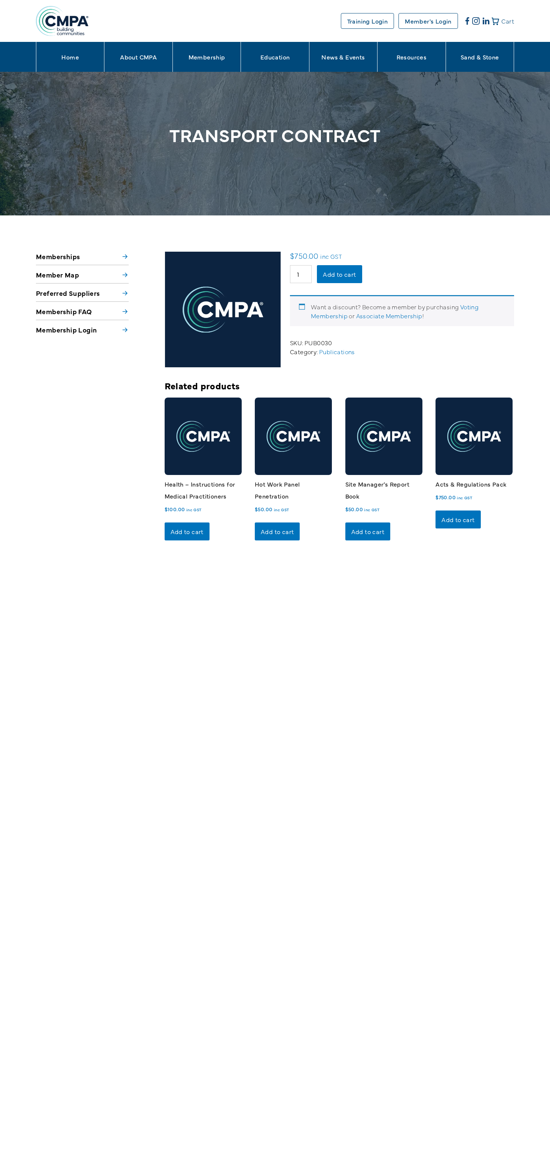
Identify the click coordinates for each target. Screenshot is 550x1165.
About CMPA (138, 57)
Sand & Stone (480, 57)
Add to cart (339, 274)
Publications (337, 351)
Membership (207, 57)
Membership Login (66, 329)
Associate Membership (389, 316)
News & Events (343, 57)
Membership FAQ (64, 311)
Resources (412, 57)
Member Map (57, 274)
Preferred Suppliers (68, 293)
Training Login (367, 21)
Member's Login (428, 21)
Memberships (58, 256)
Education (275, 57)
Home (70, 57)
